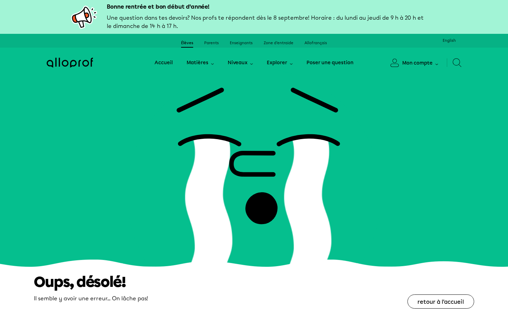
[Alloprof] (70, 63)
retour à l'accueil (440, 302)
